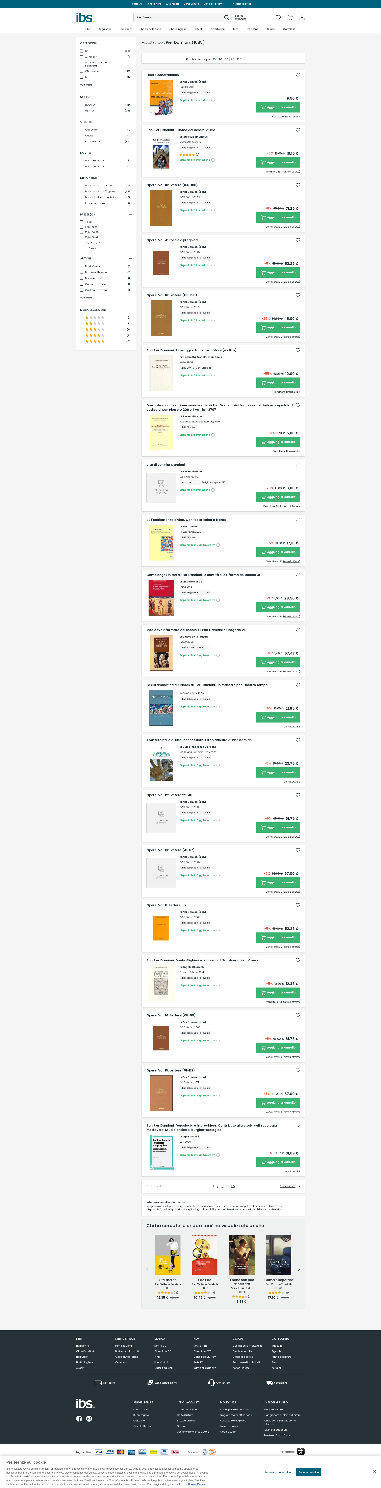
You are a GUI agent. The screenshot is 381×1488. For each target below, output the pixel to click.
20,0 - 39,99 (92, 242)
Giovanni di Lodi (192, 471)
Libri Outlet (82, 1356)
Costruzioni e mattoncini (247, 1345)
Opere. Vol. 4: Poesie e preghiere (172, 240)
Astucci (276, 1368)
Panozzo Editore (188, 972)
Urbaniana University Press (194, 752)
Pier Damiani (190, 526)
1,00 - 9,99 (91, 227)
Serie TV (198, 1362)
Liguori (183, 641)
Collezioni (121, 1362)
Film (87, 77)
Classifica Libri (85, 1351)
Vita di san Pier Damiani (165, 465)
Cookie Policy (196, 1484)
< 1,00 (88, 222)
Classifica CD (162, 1351)
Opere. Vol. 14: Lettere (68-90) (171, 1015)
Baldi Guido (92, 266)
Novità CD (160, 1345)
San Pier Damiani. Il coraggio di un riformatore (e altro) (191, 350)
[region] (190, 1472)
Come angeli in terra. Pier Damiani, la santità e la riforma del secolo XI (203, 575)
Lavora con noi (229, 1426)
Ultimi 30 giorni (94, 160)
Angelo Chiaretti (193, 967)
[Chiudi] (374, 1471)
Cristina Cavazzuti (96, 290)
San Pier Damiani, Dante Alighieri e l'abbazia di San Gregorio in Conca (202, 960)
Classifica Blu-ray (204, 1356)
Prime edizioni (123, 1345)
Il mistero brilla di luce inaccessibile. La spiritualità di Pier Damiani (199, 740)
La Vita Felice (186, 531)
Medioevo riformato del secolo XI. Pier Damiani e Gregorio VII (195, 630)
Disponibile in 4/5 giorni (100, 191)
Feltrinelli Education (275, 1429)
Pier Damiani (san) (194, 81)
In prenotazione (95, 203)
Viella (182, 362)
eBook (80, 1368)
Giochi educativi (243, 1351)
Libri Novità (82, 1345)
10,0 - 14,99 (92, 232)
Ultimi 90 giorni (94, 166)
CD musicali (92, 71)
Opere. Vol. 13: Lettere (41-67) (170, 850)
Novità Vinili (161, 1362)
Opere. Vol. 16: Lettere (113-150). (172, 295)
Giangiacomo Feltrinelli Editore (282, 1415)
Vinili (157, 1356)
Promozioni (92, 141)
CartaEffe (137, 3)
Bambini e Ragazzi (204, 1368)
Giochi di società (243, 1356)
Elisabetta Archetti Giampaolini (202, 357)
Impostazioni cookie (278, 1472)
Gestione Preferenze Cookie (193, 1431)
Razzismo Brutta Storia (277, 1435)
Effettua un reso (186, 1420)
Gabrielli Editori (188, 693)
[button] (227, 18)
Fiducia (183, 87)
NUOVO (90, 104)
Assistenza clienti (242, 3)
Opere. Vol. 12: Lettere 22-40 (169, 795)
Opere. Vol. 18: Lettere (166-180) (172, 185)
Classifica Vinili (163, 1368)
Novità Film (200, 1345)
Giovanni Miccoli (192, 416)
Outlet (89, 135)
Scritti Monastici (188, 142)
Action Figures (241, 1368)
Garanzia (182, 1426)
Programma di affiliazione (236, 1415)
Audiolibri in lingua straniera (97, 64)
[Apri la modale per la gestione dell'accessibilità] (301, 1451)
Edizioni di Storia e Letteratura (196, 421)
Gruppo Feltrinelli (273, 1409)
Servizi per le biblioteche (234, 1409)
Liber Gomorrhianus (162, 75)
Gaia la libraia (142, 1426)
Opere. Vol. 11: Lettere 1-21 (167, 905)
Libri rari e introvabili (127, 1351)
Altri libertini (167, 1280)
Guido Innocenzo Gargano (199, 746)
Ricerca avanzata (240, 17)
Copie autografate (126, 1356)
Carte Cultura (191, 3)
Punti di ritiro (154, 3)
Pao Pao (204, 1280)
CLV (181, 1141)
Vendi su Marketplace (233, 1420)
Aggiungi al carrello (281, 107)
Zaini (275, 1362)
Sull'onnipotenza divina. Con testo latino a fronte (186, 520)
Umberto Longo (192, 581)
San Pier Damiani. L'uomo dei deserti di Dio (180, 130)
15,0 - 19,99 (91, 237)
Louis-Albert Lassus (195, 136)
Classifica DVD (202, 1351)
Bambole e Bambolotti (246, 1362)
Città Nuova (186, 197)
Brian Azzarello (94, 278)
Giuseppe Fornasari (195, 636)
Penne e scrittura (282, 1356)
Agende (276, 1351)
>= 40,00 (90, 247)
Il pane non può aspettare (241, 1282)
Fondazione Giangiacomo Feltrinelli (280, 1422)
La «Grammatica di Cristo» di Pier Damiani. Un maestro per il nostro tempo (207, 685)
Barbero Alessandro (98, 272)
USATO (89, 110)
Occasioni (91, 129)
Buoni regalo (172, 3)
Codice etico (228, 1431)
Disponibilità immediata (100, 197)
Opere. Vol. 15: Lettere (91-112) (170, 1070)
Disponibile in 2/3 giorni (100, 185)
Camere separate (278, 1280)
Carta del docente (213, 3)
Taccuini (277, 1345)
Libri (87, 51)
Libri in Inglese (84, 1362)
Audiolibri (91, 57)
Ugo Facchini (190, 1136)
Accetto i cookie (309, 1472)
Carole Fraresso (95, 284)
